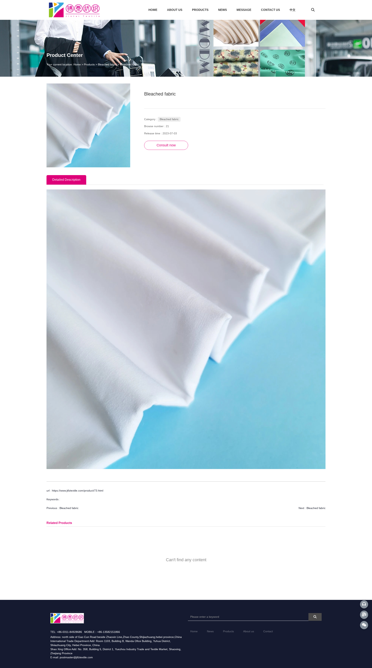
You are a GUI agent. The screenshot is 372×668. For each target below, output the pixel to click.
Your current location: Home (64, 64)
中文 (292, 9)
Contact (268, 631)
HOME (152, 9)
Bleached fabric (107, 64)
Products (89, 64)
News (210, 631)
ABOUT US (174, 9)
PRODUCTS (200, 9)
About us (248, 631)
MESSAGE (244, 9)
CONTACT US (270, 9)
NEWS (222, 9)
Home (194, 631)
